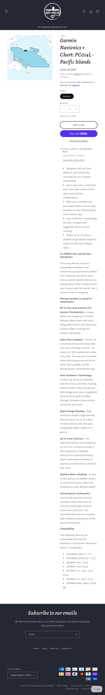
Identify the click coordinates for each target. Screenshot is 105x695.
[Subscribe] (76, 634)
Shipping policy (72, 688)
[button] (6, 11)
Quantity (64, 103)
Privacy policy (76, 686)
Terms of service (91, 686)
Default (67, 96)
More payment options (79, 141)
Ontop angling (32, 686)
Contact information (89, 688)
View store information (74, 160)
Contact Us (66, 648)
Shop (44, 648)
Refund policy (62, 686)
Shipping (77, 74)
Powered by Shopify (46, 686)
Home (36, 648)
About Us (54, 648)
